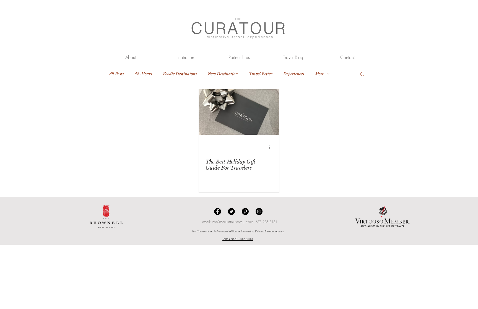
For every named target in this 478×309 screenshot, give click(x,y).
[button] (362, 74)
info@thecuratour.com (227, 221)
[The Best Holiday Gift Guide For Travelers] (239, 112)
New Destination (223, 74)
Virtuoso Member (264, 231)
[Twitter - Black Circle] (231, 211)
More (319, 74)
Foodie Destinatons (180, 74)
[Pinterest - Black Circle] (245, 211)
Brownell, (246, 231)
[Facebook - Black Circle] (217, 211)
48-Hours (143, 74)
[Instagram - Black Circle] (259, 211)
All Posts (116, 74)
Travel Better (260, 74)
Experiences (293, 74)
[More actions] (271, 147)
